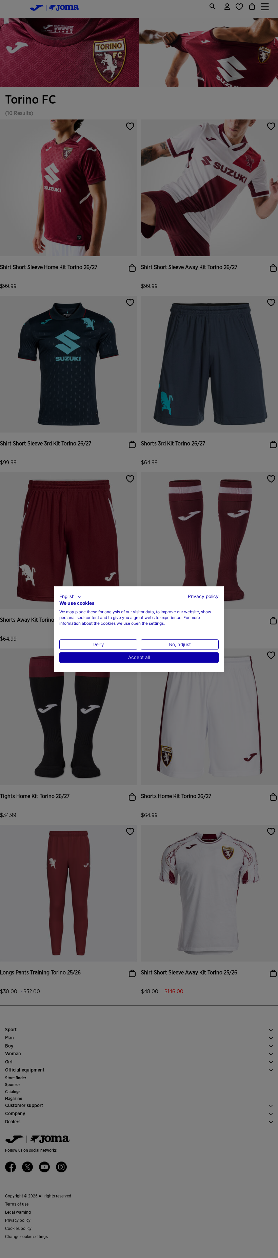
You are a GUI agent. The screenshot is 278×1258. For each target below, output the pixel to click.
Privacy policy (203, 596)
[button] (70, 597)
